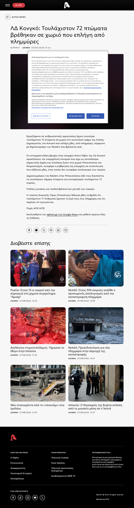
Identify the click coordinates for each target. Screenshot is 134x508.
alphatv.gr (52, 214)
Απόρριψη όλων (76, 116)
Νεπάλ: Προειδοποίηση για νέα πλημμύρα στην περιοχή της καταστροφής (89, 351)
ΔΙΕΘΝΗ (26, 48)
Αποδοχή (95, 116)
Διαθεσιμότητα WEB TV (63, 476)
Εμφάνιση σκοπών (41, 116)
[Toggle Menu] (7, 5)
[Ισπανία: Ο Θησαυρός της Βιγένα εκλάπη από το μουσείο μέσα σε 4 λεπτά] (96, 383)
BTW (107, 499)
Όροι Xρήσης (58, 463)
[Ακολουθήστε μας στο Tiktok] (20, 497)
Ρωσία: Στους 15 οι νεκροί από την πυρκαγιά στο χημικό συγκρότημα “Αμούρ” (32, 293)
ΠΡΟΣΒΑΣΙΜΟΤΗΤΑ (101, 452)
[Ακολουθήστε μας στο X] (42, 497)
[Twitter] (43, 230)
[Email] (65, 230)
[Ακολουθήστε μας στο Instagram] (27, 497)
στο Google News (68, 214)
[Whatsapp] (58, 230)
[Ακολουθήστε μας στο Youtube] (35, 497)
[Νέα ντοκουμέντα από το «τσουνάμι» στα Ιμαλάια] (38, 383)
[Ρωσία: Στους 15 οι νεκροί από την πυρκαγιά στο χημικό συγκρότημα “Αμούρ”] (38, 268)
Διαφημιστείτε (17, 468)
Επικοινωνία (16, 463)
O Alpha (14, 457)
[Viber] (51, 230)
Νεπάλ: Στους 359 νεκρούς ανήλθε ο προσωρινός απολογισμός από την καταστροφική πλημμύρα (91, 293)
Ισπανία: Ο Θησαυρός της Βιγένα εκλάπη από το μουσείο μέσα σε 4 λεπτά (95, 406)
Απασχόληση (17, 478)
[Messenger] (36, 230)
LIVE (20, 5)
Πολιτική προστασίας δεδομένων (62, 469)
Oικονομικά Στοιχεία (21, 473)
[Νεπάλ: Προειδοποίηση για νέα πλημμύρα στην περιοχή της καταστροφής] (96, 325)
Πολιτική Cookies (60, 457)
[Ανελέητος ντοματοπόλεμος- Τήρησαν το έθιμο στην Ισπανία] (38, 325)
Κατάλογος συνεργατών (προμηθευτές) (47, 108)
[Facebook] (29, 230)
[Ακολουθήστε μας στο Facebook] (13, 497)
